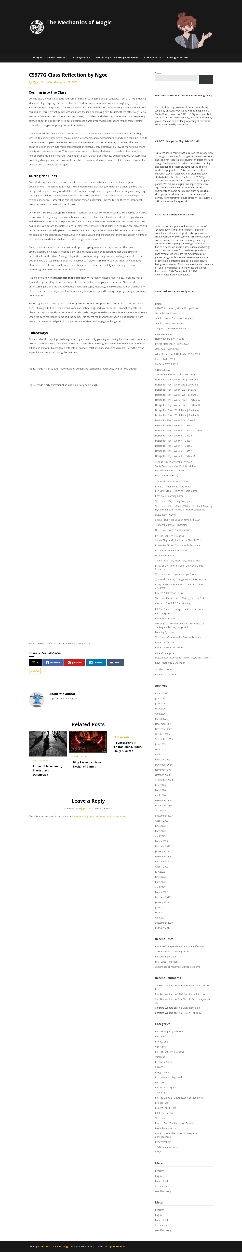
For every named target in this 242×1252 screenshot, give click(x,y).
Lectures (159, 1082)
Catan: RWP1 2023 (165, 359)
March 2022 (161, 892)
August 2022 (161, 866)
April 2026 (160, 713)
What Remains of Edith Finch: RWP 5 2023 (177, 354)
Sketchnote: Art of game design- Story (175, 574)
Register (159, 1170)
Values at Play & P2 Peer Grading (172, 603)
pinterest (76, 662)
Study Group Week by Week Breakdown (176, 466)
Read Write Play (56, 57)
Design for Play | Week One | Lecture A (176, 379)
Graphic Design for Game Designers (174, 318)
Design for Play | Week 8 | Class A (173, 450)
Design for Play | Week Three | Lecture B (177, 405)
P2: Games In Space (165, 1087)
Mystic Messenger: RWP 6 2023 (172, 343)
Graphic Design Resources (169, 323)
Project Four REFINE (166, 1107)
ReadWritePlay (163, 1141)
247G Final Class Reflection (191, 994)
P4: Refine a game (165, 653)
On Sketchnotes (152, 57)
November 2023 (163, 805)
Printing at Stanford (178, 57)
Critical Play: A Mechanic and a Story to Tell (178, 540)
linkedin (98, 662)
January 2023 (162, 851)
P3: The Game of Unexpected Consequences (179, 609)
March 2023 (161, 841)
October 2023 (162, 810)
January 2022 (162, 902)
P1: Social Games (164, 1062)
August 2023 (161, 820)
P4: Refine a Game (165, 1113)
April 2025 (160, 754)
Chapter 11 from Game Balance (172, 328)
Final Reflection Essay (166, 475)
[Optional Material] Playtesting (171, 524)
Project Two (161, 1102)
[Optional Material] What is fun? (172, 481)
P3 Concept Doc (164, 613)
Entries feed (161, 1181)
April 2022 (160, 887)
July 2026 (160, 698)
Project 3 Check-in (165, 642)
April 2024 (160, 795)
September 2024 (164, 779)
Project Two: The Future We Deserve (175, 1123)
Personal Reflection (165, 956)
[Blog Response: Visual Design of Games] (88, 740)
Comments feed (163, 1186)
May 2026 (160, 708)
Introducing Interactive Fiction (171, 550)
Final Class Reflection (166, 961)
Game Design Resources (168, 313)
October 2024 (162, 774)
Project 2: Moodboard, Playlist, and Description (47, 770)
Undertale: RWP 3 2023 (167, 348)
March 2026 (161, 718)
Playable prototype (165, 618)
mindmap (160, 1056)
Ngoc (35, 82)
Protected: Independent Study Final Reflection (179, 946)
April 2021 (160, 917)
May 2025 (160, 749)
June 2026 (160, 703)
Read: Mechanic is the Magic (170, 662)
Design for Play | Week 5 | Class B (173, 425)
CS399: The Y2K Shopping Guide (172, 951)
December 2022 (163, 856)
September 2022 (164, 861)
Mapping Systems (164, 632)
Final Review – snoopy (189, 1012)
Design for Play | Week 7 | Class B (173, 445)
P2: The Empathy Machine (169, 1031)
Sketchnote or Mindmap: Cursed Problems (177, 966)
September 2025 (164, 739)
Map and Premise (164, 555)
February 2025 (162, 759)
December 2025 (163, 723)
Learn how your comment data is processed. (101, 816)
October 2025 (162, 734)
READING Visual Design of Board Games (177, 490)
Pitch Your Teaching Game (169, 495)
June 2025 (160, 744)
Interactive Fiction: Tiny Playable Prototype (178, 545)
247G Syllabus (80, 57)
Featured (160, 1036)
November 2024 (163, 769)
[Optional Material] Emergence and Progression (180, 579)
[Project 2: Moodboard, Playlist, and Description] (48, 742)
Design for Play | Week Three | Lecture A (177, 399)
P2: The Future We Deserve (169, 535)
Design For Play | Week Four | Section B (177, 415)
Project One (161, 1041)
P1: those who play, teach (169, 1077)
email (117, 662)
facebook (55, 662)
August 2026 (161, 693)
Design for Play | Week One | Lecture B (176, 384)
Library (35, 57)
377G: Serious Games (166, 1147)
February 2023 (162, 846)
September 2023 (164, 815)
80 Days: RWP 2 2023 (166, 364)
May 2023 (160, 830)
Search (206, 79)
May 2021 (160, 912)
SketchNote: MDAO (165, 514)
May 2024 (160, 790)
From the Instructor (165, 1128)
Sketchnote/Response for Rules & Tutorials (178, 637)
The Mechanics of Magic (79, 22)
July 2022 (160, 871)
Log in (158, 1176)
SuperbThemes (116, 1246)
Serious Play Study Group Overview (115, 57)
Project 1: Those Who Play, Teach (173, 486)
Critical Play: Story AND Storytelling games (177, 560)
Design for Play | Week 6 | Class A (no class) (179, 430)
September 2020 (164, 922)
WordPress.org (163, 1191)
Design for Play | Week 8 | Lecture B (175, 456)
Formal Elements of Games (169, 470)
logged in (84, 808)
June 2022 (160, 876)
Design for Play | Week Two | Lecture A (176, 389)
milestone (160, 1046)
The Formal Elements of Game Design (175, 374)
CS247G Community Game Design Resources (179, 308)
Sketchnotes (161, 1118)
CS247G (35, 671)
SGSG (158, 1152)
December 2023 (163, 800)
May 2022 (160, 881)
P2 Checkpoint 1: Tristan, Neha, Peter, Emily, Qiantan (128, 747)
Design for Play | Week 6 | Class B (173, 435)
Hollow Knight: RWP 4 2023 (169, 338)
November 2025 (163, 729)
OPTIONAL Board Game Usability (173, 530)
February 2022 (162, 897)
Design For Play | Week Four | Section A (177, 410)
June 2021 (160, 907)
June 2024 (160, 785)
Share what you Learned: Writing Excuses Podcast (181, 598)
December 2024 (163, 764)
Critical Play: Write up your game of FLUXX (177, 519)
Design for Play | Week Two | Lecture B (176, 394)
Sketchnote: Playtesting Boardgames (174, 501)
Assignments (162, 1072)
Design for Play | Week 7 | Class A (173, 440)
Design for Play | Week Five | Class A (175, 420)
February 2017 (162, 927)
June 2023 (160, 825)
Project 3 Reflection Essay (169, 647)
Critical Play (161, 1092)
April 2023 (160, 836)
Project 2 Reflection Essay (169, 593)
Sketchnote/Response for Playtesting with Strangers (183, 657)
